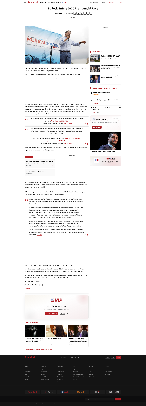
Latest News (27, 369)
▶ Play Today (96, 127)
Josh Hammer (60, 379)
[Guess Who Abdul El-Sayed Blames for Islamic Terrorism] (105, 141)
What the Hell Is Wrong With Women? (55, 339)
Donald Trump (44, 371)
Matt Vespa (71, 345)
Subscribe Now (64, 313)
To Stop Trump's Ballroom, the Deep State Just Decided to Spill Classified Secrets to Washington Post (110, 57)
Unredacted (75, 371)
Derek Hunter (59, 369)
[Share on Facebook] (81, 13)
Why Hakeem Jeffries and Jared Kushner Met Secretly (109, 76)
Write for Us (91, 376)
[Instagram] (72, 357)
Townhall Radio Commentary (79, 376)
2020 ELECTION (28, 291)
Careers (90, 371)
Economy (43, 374)
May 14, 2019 (68, 123)
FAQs (113, 357)
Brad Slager (59, 374)
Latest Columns (28, 371)
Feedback (41, 404)
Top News (27, 366)
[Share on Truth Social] (78, 13)
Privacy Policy (35, 404)
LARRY (74, 366)
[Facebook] (75, 357)
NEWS (41, 2)
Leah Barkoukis (58, 13)
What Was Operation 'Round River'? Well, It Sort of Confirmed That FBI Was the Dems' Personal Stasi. (78, 341)
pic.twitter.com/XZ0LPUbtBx (57, 141)
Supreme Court (44, 382)
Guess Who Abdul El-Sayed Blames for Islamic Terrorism (104, 152)
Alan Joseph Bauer (61, 376)
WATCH (53, 2)
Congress (42, 369)
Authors (26, 382)
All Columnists (60, 382)
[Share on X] (75, 13)
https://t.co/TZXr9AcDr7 (73, 138)
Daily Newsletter (108, 371)
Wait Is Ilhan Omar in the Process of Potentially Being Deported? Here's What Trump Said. (110, 67)
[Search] (117, 2)
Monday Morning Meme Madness (101, 92)
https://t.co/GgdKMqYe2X (59, 121)
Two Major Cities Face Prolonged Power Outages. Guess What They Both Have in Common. (34, 340)
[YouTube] (78, 357)
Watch (26, 374)
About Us (91, 366)
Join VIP (118, 357)
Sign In (107, 357)
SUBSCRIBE (111, 2)
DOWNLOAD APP (94, 2)
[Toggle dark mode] (121, 2)
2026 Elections (43, 366)
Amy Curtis (28, 345)
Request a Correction (48, 404)
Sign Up (118, 399)
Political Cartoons (28, 376)
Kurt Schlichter (51, 345)
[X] (69, 357)
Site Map (55, 404)
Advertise (91, 369)
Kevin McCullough (60, 371)
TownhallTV (27, 379)
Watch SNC (107, 374)
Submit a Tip (91, 374)
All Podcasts (75, 379)
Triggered (75, 369)
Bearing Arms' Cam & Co (78, 374)
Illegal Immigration (45, 379)
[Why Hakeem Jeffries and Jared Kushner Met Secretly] (95, 79)
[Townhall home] (30, 357)
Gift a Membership (109, 369)
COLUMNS (47, 2)
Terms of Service (28, 404)
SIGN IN (103, 2)
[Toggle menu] (25, 2)
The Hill (39, 235)
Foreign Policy (44, 376)
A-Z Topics (43, 363)
